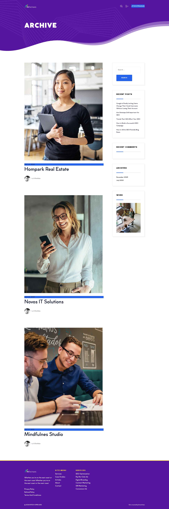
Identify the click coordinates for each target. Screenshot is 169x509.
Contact (58, 486)
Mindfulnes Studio (43, 434)
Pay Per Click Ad (82, 477)
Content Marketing (83, 483)
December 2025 (122, 177)
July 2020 (120, 180)
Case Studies (60, 477)
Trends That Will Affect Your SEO (128, 119)
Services (58, 474)
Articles (58, 480)
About (57, 483)
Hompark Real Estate (46, 169)
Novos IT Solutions (44, 302)
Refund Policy (29, 492)
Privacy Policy (29, 489)
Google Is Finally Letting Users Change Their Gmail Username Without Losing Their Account (127, 106)
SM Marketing (81, 486)
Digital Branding (82, 480)
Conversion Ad (81, 489)
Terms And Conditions (32, 495)
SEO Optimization (83, 474)
